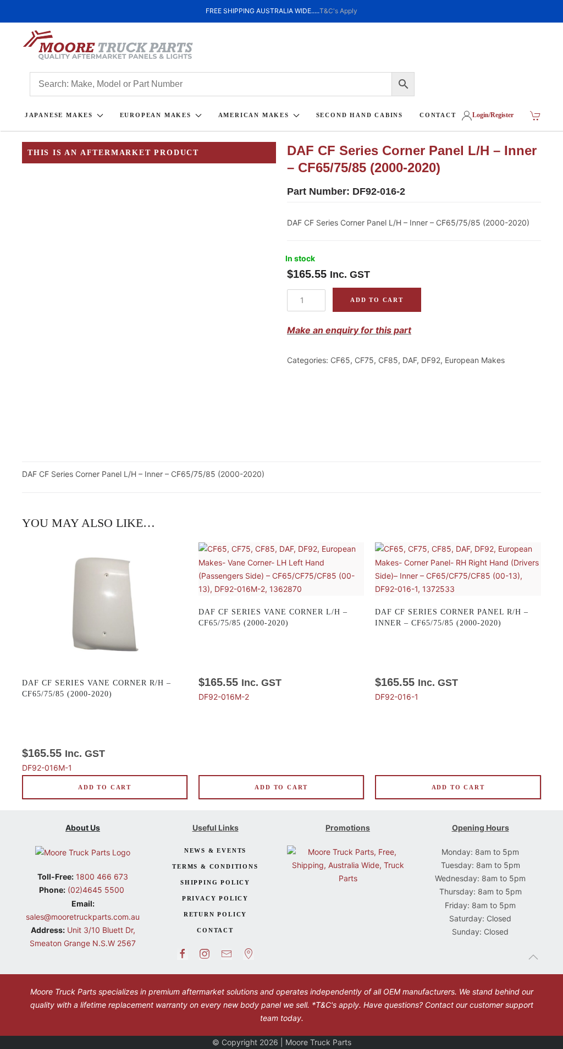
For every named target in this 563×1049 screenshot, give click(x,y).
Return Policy (215, 914)
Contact (215, 930)
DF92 (430, 360)
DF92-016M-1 (96, 725)
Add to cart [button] (104, 787)
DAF (409, 360)
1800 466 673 (101, 876)
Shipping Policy (215, 882)
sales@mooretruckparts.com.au (83, 916)
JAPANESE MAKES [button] (59, 115)
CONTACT (438, 115)
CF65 (340, 360)
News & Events (215, 850)
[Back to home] (108, 45)
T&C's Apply (338, 11)
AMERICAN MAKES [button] (253, 115)
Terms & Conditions (215, 866)
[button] (533, 957)
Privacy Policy (215, 898)
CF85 (388, 360)
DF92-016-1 (451, 654)
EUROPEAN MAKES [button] (155, 115)
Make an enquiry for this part (349, 330)
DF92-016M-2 (272, 654)
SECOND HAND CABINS (359, 115)
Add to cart (377, 299)
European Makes (475, 360)
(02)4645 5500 (94, 889)
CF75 (364, 360)
